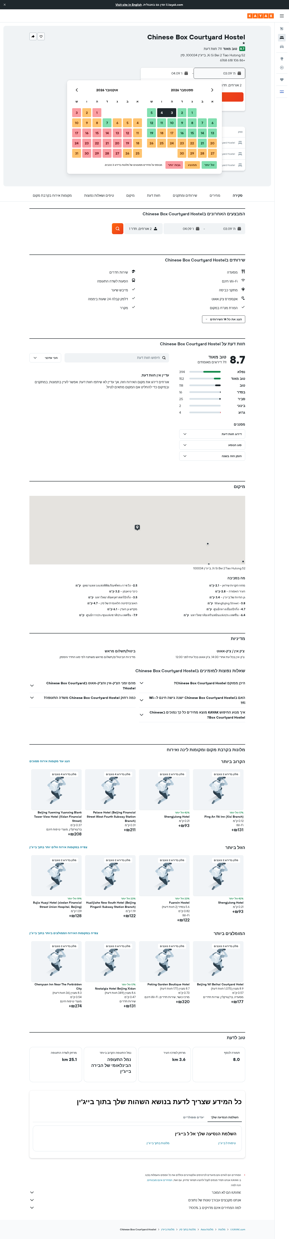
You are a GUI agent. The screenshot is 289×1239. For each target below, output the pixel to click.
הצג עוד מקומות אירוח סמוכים (49, 761)
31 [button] (76, 153)
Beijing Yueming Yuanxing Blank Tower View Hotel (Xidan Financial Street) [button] (58, 816)
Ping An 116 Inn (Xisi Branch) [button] (224, 817)
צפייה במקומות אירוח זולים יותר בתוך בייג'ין (58, 847)
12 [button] (151, 123)
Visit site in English (129, 5)
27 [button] (212, 153)
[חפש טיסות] (281, 29)
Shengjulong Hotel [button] (177, 817)
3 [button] (172, 113)
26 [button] (151, 143)
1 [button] (192, 113)
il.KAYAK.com (237, 1229)
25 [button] (162, 143)
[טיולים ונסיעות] (281, 79)
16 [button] (182, 133)
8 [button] (192, 123)
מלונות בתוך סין (187, 1229)
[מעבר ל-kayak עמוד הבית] (260, 15)
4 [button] (162, 113)
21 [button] (202, 143)
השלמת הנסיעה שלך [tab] (224, 1117)
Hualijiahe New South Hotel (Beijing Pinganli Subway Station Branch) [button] (111, 905)
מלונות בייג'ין (167, 1229)
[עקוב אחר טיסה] (281, 67)
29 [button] (192, 153)
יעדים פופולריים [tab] (193, 1117)
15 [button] (192, 133)
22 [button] (192, 143)
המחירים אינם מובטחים (159, 1180)
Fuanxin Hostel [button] (179, 902)
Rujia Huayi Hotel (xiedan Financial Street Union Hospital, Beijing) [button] (57, 905)
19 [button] (151, 133)
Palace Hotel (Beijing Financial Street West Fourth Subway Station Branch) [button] (111, 816)
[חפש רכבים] (281, 46)
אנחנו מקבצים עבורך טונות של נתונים (214, 1200)
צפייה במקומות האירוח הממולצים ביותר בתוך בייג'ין (63, 933)
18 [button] (161, 133)
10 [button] (172, 123)
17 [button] (171, 133)
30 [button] (182, 153)
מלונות (221, 1229)
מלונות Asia (207, 1229)
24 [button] (172, 143)
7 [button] (202, 123)
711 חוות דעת (213, 49)
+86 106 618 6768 (232, 60)
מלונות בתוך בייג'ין (158, 1143)
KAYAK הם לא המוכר (226, 1192)
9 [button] (182, 123)
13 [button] (212, 133)
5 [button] (152, 113)
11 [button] (161, 123)
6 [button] (212, 123)
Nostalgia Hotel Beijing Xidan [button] (115, 988)
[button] (4, 4)
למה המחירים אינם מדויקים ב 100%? (215, 1208)
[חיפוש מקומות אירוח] (281, 37)
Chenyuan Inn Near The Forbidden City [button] (58, 986)
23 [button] (182, 143)
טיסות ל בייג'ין (227, 1143)
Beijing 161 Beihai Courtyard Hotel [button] (220, 984)
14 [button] (202, 133)
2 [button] (182, 113)
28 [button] (202, 153)
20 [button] (212, 143)
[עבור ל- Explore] (281, 58)
